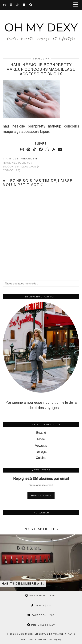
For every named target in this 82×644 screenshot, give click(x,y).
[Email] (60, 149)
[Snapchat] (47, 149)
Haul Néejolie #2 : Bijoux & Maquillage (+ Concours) (21, 164)
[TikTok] (17, 4)
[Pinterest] (11, 4)
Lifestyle (41, 452)
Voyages (41, 445)
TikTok (42, 605)
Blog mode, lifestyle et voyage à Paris (46, 634)
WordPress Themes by (41, 639)
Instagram (42, 595)
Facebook (43, 615)
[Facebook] (24, 4)
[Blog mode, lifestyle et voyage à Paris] (41, 26)
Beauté (41, 432)
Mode (41, 439)
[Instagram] (4, 4)
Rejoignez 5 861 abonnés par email (41, 478)
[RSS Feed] (53, 149)
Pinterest (42, 625)
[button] (76, 5)
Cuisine (41, 457)
